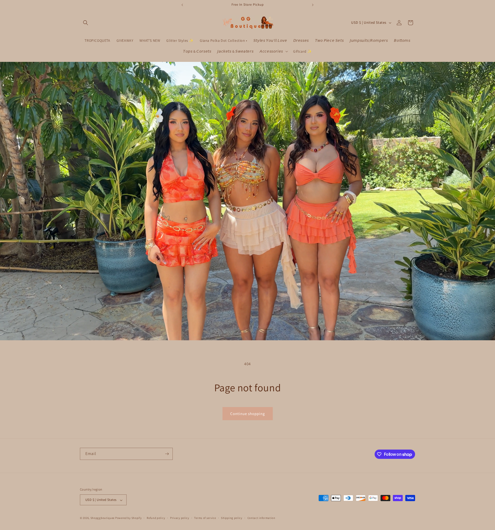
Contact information (261, 518)
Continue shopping (247, 413)
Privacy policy (179, 518)
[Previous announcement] (182, 5)
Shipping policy (231, 518)
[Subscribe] (166, 454)
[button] (85, 22)
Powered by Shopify (128, 518)
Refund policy (156, 518)
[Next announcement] (312, 5)
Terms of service (205, 518)
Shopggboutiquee (102, 518)
